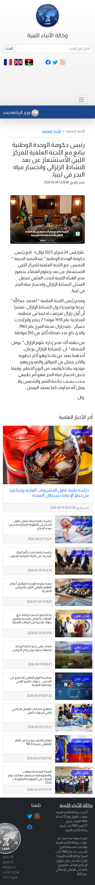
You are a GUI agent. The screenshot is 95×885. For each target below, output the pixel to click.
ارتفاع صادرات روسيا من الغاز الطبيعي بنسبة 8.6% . (33, 742)
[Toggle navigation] (81, 99)
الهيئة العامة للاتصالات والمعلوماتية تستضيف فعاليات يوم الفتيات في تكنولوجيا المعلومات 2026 (30, 777)
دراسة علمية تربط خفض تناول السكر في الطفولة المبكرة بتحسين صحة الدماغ (30, 524)
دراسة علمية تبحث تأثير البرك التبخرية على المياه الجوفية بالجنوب (30, 554)
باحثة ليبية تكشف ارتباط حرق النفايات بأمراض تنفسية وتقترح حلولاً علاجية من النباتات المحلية (32, 618)
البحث (9, 48)
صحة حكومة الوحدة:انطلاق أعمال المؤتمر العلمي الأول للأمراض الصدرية (30, 587)
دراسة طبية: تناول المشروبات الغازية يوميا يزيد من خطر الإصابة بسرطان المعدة (49, 493)
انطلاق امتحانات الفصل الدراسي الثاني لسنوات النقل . (32, 710)
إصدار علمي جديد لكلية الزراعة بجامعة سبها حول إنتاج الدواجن (32, 648)
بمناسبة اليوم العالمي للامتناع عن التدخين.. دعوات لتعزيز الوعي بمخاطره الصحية (31, 681)
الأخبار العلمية (51, 131)
